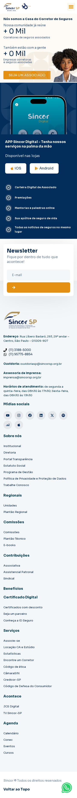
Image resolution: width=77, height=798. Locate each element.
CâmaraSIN (11, 673)
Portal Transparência (18, 459)
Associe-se (11, 641)
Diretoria (9, 452)
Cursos (8, 753)
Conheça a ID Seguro (18, 620)
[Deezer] (7, 425)
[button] (71, 7)
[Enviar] (38, 287)
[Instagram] (19, 415)
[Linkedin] (41, 415)
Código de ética (14, 667)
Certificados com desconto (23, 607)
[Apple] (19, 425)
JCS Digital (11, 706)
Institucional (12, 446)
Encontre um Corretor (18, 660)
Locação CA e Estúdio (19, 647)
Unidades (10, 505)
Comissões (11, 532)
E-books (9, 545)
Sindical (8, 578)
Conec (8, 740)
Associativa (11, 565)
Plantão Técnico (14, 538)
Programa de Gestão (18, 472)
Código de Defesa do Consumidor (27, 686)
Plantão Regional (15, 512)
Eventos (9, 746)
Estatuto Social (14, 465)
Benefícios (13, 588)
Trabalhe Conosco (16, 485)
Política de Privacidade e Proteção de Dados (34, 478)
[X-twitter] (52, 415)
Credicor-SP (12, 680)
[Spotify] (63, 415)
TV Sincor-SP (12, 713)
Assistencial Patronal (18, 572)
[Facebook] (30, 415)
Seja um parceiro (15, 614)
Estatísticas (12, 653)
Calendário (11, 733)
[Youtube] (7, 415)
